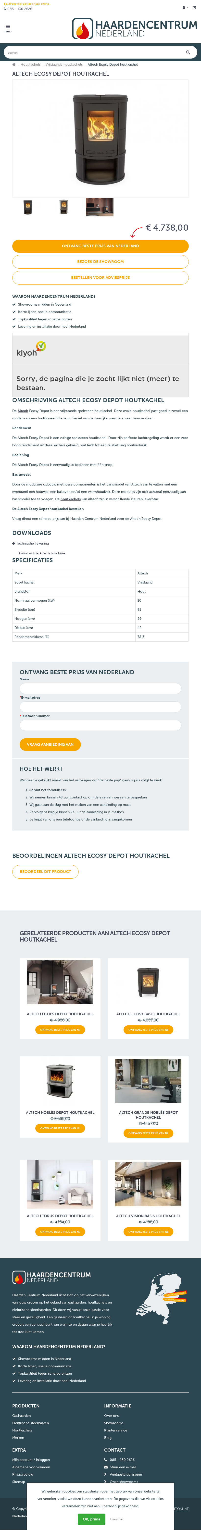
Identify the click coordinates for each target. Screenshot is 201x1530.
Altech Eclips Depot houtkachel (60, 1014)
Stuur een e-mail (123, 1467)
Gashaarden (21, 1416)
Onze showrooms (124, 1482)
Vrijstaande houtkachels (64, 64)
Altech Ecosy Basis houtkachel (148, 1014)
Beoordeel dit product (45, 871)
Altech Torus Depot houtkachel (60, 1216)
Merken (18, 1438)
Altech (23, 411)
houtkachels (71, 499)
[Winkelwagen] (194, 7)
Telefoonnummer (35, 716)
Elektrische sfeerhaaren (30, 1423)
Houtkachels (30, 64)
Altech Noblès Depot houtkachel (60, 1112)
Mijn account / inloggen (31, 1460)
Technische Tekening (32, 543)
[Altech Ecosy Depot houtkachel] (27, 208)
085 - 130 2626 (19, 9)
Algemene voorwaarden (31, 1467)
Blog (108, 1438)
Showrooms (113, 1423)
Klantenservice (115, 1430)
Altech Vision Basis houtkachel (148, 1216)
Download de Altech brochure (41, 553)
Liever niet (117, 1519)
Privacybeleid (22, 1474)
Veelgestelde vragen (126, 1474)
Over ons (111, 1416)
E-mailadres (30, 698)
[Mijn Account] (185, 7)
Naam (24, 679)
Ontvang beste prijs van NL (60, 1030)
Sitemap (18, 1482)
